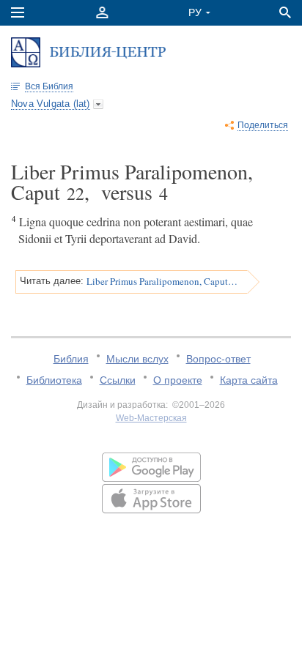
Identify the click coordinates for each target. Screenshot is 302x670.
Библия (71, 359)
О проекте (177, 380)
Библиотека (54, 380)
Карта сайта (249, 380)
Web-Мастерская (151, 418)
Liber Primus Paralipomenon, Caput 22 (161, 281)
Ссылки (118, 380)
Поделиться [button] (262, 125)
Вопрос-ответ (218, 359)
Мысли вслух (137, 359)
